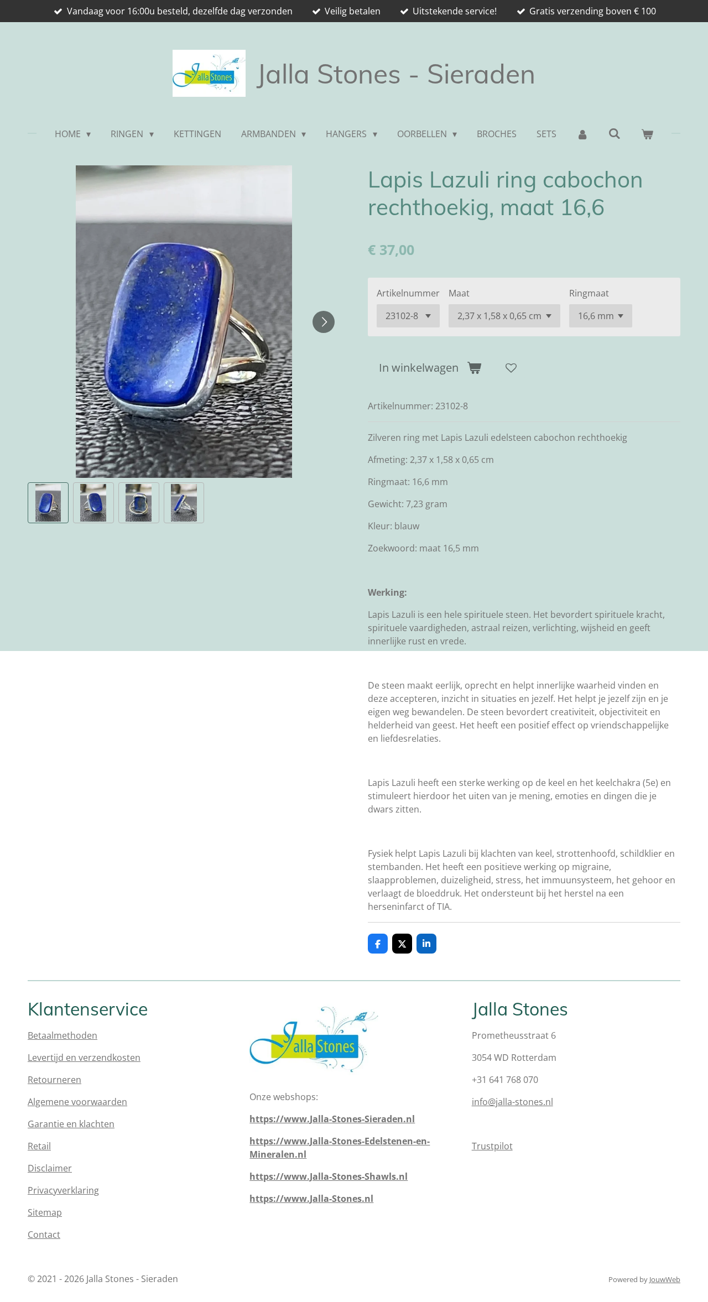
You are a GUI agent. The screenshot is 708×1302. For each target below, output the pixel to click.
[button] (48, 502)
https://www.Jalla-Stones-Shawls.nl (328, 1176)
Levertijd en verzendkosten (84, 1057)
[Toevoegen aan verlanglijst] (511, 368)
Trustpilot (492, 1146)
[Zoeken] (614, 133)
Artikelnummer (408, 293)
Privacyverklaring (63, 1190)
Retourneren (54, 1080)
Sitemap (45, 1212)
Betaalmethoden (62, 1035)
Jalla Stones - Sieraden (396, 73)
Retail (39, 1146)
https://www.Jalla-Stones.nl (311, 1198)
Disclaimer (50, 1168)
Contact (44, 1234)
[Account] (582, 133)
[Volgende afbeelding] (324, 322)
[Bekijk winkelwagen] (647, 133)
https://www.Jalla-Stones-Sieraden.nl (332, 1119)
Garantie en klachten (71, 1124)
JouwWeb (664, 1279)
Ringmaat (589, 293)
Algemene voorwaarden (77, 1102)
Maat (459, 293)
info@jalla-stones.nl (512, 1102)
